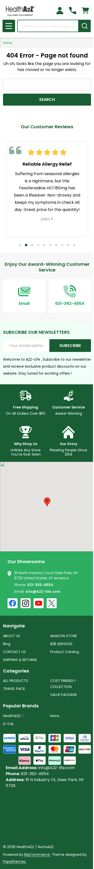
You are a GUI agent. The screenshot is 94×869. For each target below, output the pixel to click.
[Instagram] (26, 603)
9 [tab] (68, 245)
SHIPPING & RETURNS (20, 659)
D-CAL (8, 723)
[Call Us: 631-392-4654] (72, 10)
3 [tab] (32, 245)
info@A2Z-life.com (42, 591)
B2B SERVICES (61, 643)
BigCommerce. (37, 854)
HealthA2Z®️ (14, 715)
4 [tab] (38, 245)
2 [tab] (26, 245)
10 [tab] (74, 245)
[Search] (84, 26)
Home (7, 43)
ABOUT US (11, 635)
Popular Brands (21, 706)
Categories (16, 671)
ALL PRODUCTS (15, 680)
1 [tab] (20, 245)
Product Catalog (64, 651)
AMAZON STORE (63, 635)
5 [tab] (44, 245)
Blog (6, 643)
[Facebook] (13, 603)
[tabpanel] (47, 189)
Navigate (14, 626)
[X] (52, 603)
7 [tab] (56, 245)
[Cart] (85, 10)
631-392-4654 (40, 584)
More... (55, 715)
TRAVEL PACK (14, 688)
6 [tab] (50, 245)
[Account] (59, 10)
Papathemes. (14, 861)
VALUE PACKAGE (63, 694)
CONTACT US (14, 651)
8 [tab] (62, 245)
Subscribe (70, 345)
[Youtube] (39, 603)
